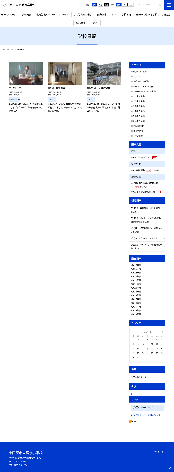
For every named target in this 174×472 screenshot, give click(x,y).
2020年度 (136, 287)
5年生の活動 (139, 116)
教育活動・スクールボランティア (52, 14)
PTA (114, 14)
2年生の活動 (139, 101)
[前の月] (131, 332)
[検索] (159, 5)
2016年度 (136, 303)
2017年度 (136, 299)
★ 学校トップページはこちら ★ (145, 414)
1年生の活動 (139, 96)
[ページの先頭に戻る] (170, 468)
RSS (134, 421)
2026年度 (136, 265)
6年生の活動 (139, 120)
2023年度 (136, 276)
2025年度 (136, 268)
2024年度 (136, 272)
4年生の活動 (139, 111)
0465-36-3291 (20, 461)
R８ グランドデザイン (144, 157)
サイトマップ (159, 451)
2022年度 (136, 280)
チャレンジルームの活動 (143, 86)
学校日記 (126, 14)
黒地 (106, 5)
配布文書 (102, 14)
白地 (100, 5)
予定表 (94, 22)
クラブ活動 (138, 135)
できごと (137, 76)
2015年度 (136, 306)
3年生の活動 (139, 106)
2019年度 (136, 291)
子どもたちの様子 (83, 14)
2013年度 (136, 314)
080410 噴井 (146, 170)
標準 (118, 5)
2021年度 (136, 284)
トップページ (9, 14)
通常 (94, 5)
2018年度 (136, 295)
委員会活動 (138, 130)
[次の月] (162, 332)
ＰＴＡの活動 (138, 125)
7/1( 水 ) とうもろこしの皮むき (144, 238)
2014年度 (136, 310)
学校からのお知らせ (142, 81)
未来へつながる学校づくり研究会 (153, 14)
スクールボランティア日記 (144, 91)
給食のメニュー (140, 71)
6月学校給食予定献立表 (146, 191)
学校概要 (26, 14)
